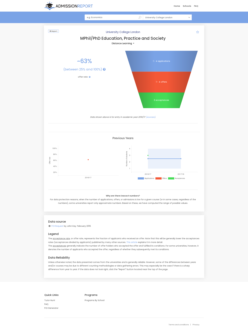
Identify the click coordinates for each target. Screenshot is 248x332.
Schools (187, 6)
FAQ (196, 6)
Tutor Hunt (49, 300)
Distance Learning (122, 43)
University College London (123, 32)
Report (54, 31)
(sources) (150, 117)
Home (177, 6)
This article (131, 242)
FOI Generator (51, 308)
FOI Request (57, 226)
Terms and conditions (179, 324)
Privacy (196, 324)
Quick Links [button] (51, 295)
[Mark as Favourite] (197, 32)
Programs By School (94, 300)
